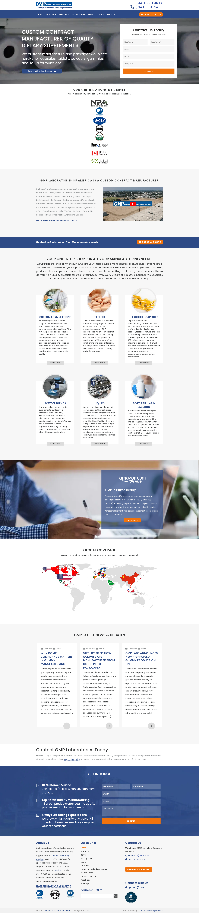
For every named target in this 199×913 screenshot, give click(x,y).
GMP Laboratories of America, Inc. (58, 910)
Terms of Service (88, 876)
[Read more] (66, 726)
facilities (58, 870)
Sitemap (85, 883)
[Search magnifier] (115, 896)
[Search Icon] (115, 14)
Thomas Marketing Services (150, 910)
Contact (85, 865)
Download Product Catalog (40, 71)
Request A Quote (151, 14)
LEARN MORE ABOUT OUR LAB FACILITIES (55, 220)
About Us (85, 851)
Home (83, 847)
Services (85, 855)
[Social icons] (126, 887)
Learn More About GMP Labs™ (52, 886)
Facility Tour (86, 858)
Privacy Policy (87, 872)
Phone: (138, 855)
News (83, 862)
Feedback (85, 880)
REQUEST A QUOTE (150, 242)
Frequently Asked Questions (94, 869)
